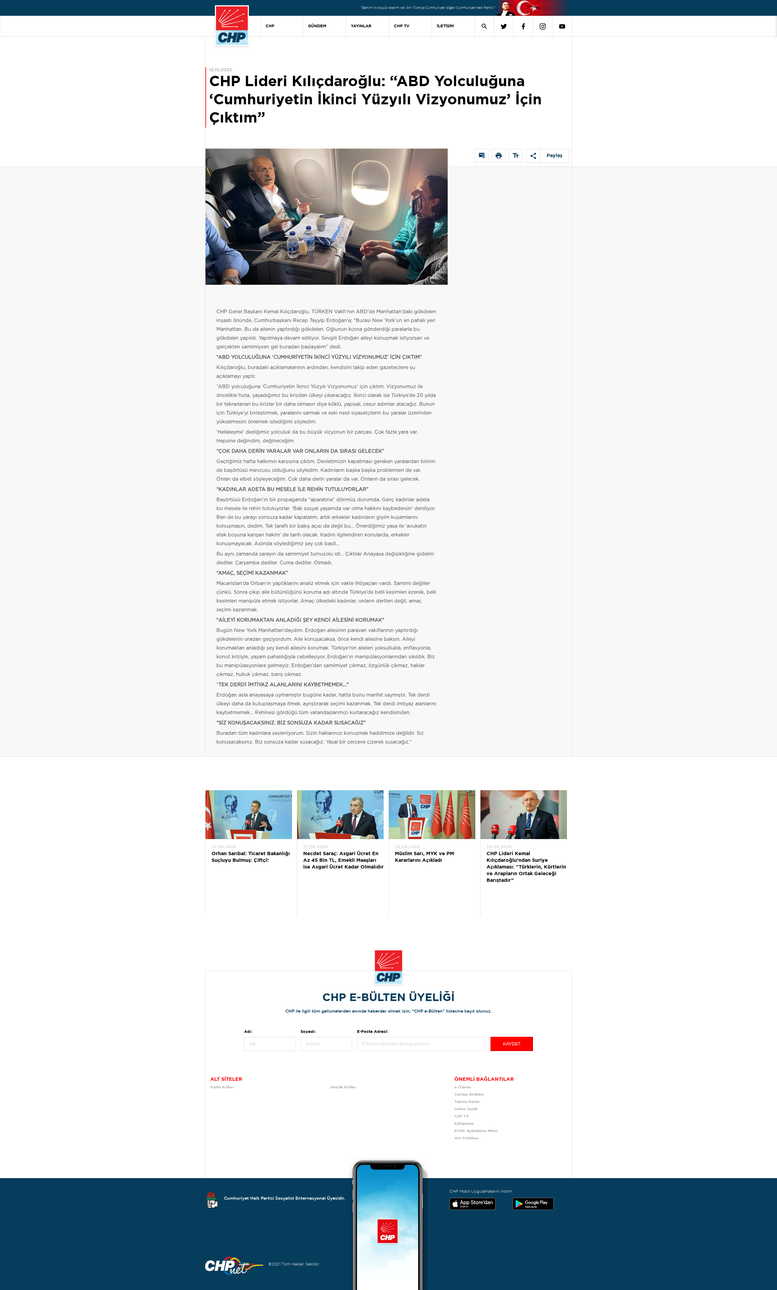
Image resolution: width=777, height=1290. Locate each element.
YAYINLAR (361, 26)
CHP (270, 26)
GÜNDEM (317, 26)
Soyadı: (308, 1031)
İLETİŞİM (445, 26)
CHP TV (401, 26)
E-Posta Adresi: (372, 1031)
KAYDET (512, 1044)
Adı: (248, 1031)
